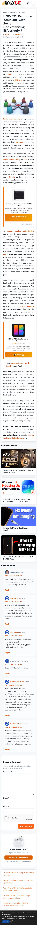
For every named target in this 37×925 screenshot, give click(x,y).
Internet (19, 142)
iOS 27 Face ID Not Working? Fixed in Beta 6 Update (18, 471)
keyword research (26, 306)
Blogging (12, 12)
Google (9, 74)
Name (6, 798)
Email (6, 807)
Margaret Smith (15, 598)
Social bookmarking (11, 119)
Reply (7, 590)
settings (21, 918)
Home (5, 12)
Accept (6, 922)
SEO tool (18, 80)
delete (5, 254)
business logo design (17, 682)
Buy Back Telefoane (16, 724)
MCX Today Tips (15, 632)
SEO (25, 159)
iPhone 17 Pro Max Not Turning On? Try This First (18, 558)
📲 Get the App (18, 355)
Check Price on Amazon (18, 858)
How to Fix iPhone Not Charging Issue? (16, 529)
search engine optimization (20, 231)
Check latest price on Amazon (19, 217)
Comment (7, 772)
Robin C (7, 34)
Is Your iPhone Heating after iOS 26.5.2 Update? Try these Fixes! (16, 500)
